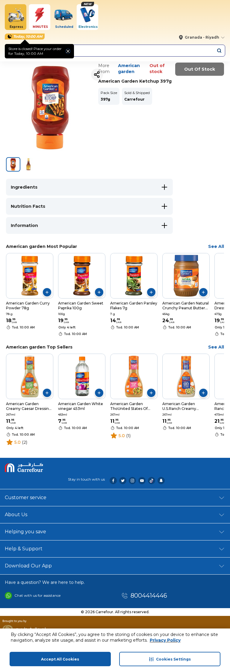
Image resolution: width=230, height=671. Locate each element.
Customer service (25, 497)
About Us (16, 514)
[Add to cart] (47, 292)
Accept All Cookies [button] (60, 659)
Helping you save (25, 531)
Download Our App (28, 566)
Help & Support (24, 549)
